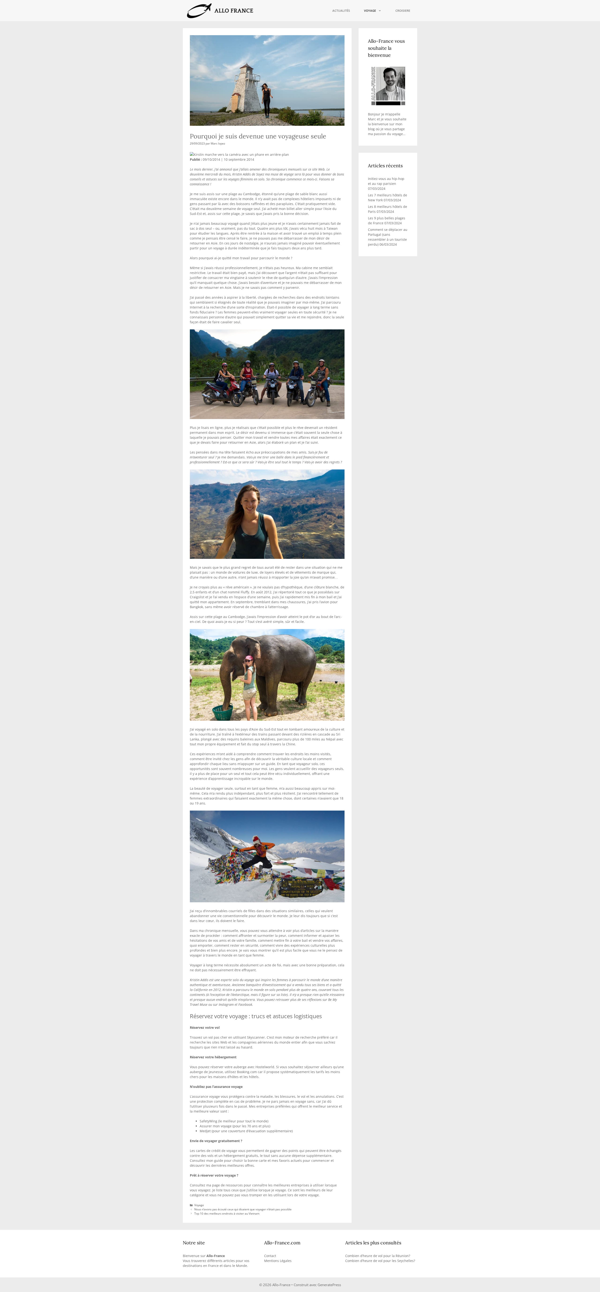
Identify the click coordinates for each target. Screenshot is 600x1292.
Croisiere (402, 10)
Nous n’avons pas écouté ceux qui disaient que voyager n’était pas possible (243, 1209)
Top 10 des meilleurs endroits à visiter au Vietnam (226, 1213)
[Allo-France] (219, 10)
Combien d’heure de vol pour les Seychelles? (380, 1260)
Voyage (370, 10)
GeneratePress (329, 1284)
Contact (270, 1256)
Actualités (341, 10)
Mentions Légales (278, 1260)
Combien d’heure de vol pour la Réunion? (377, 1256)
